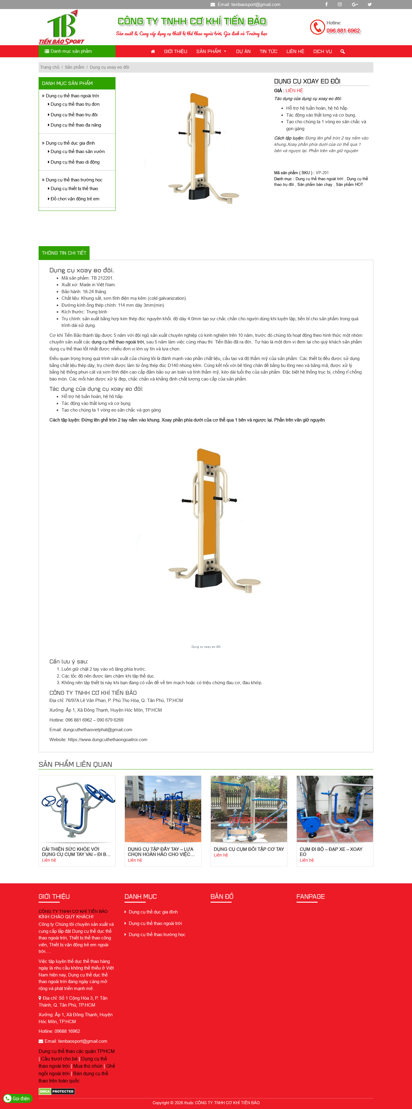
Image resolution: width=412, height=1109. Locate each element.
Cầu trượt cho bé (59, 1058)
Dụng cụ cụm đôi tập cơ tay (249, 849)
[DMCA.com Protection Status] (57, 1091)
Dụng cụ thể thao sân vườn (77, 151)
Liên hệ (49, 860)
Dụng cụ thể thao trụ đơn (74, 104)
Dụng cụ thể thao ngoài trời (72, 95)
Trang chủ (49, 67)
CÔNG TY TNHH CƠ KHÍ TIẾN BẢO (73, 911)
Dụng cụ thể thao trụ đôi (73, 114)
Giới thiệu (175, 51)
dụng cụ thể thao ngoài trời (118, 341)
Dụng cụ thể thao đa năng (75, 124)
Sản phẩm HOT (349, 184)
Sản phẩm (208, 51)
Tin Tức (268, 51)
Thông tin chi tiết (64, 252)
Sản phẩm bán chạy (314, 184)
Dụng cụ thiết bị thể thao (73, 188)
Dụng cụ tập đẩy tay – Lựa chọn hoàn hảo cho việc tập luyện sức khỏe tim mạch (160, 852)
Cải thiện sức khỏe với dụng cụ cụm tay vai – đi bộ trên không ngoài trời (76, 852)
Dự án (243, 51)
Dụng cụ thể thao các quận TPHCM (77, 1051)
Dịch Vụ (322, 51)
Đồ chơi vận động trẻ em (74, 198)
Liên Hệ (295, 51)
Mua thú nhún (88, 1066)
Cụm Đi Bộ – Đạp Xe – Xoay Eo (331, 852)
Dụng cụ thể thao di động (74, 161)
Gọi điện (20, 1098)
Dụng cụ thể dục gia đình (70, 143)
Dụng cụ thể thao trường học (74, 179)
